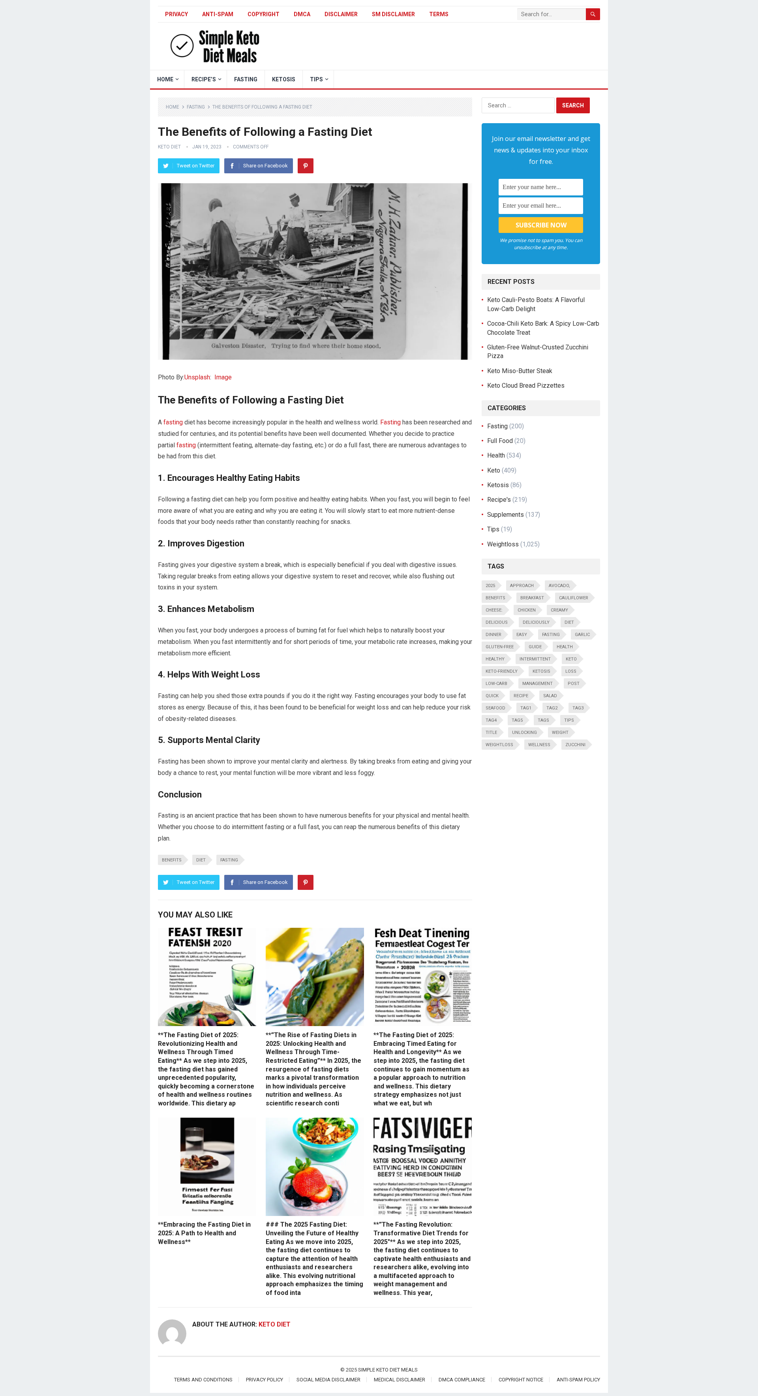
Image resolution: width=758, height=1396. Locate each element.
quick (492, 695)
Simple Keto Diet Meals (388, 1370)
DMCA (302, 14)
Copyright (264, 14)
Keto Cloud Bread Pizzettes (526, 385)
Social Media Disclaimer (328, 1380)
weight (560, 732)
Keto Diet (169, 147)
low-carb (496, 683)
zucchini (575, 744)
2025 (490, 585)
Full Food (500, 441)
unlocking (524, 732)
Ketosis (283, 79)
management (537, 683)
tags (543, 720)
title (491, 732)
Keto (493, 470)
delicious (497, 622)
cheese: (494, 610)
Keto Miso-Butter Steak (519, 371)
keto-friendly (502, 671)
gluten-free (500, 646)
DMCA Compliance (462, 1380)
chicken (527, 610)
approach (522, 585)
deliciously (536, 622)
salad (550, 695)
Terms (438, 14)
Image (223, 377)
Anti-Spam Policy (578, 1380)
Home (172, 107)
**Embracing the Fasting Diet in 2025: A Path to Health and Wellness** (204, 1233)
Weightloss (503, 544)
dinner (493, 634)
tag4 (491, 720)
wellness (539, 744)
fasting (173, 422)
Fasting (245, 79)
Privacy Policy (264, 1380)
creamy (559, 610)
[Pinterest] (305, 165)
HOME (165, 79)
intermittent (535, 659)
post (574, 683)
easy (521, 634)
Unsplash (197, 377)
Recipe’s (203, 79)
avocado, (559, 585)
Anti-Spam (217, 14)
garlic (582, 634)
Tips (316, 79)
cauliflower (573, 597)
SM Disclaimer (393, 14)
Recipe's (499, 499)
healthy (495, 659)
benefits (172, 860)
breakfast (532, 597)
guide (535, 646)
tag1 (525, 708)
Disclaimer (341, 14)
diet (201, 860)
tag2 (551, 708)
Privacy (176, 14)
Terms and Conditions (203, 1380)
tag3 (578, 708)
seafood (495, 708)
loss (570, 671)
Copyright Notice (521, 1380)
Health (496, 455)
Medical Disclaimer (399, 1380)
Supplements (505, 514)
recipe (521, 695)
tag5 (517, 720)
